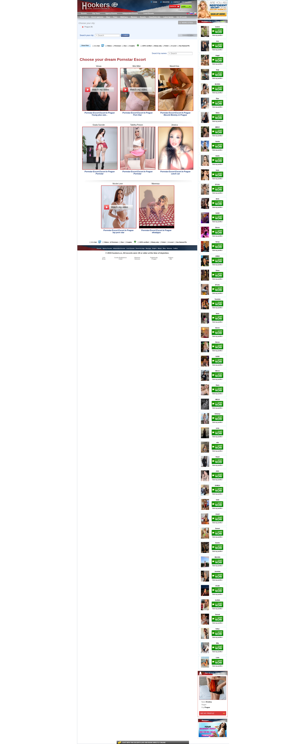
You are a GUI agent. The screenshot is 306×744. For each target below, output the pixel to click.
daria (217, 199)
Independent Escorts (130, 13)
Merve (217, 371)
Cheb (120, 259)
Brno (103, 259)
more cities (187, 23)
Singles (154, 248)
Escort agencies (97, 17)
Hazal (217, 457)
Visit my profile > (217, 35)
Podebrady (154, 257)
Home (155, 2)
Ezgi (217, 70)
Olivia (217, 113)
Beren (217, 227)
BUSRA (217, 84)
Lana (217, 657)
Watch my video (100, 89)
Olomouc (137, 257)
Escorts (143, 17)
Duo (125, 46)
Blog (164, 248)
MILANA (217, 557)
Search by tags (140, 248)
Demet (217, 528)
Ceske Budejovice (120, 257)
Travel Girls (84, 17)
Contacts (173, 6)
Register (166, 2)
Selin (217, 500)
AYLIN (217, 586)
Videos (109, 46)
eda (217, 442)
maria (217, 156)
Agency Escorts (107, 248)
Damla (217, 543)
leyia (217, 170)
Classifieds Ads (154, 17)
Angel (217, 55)
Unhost (170, 257)
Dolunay (217, 414)
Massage (148, 248)
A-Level (173, 46)
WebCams (124, 17)
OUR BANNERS (186, 2)
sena (217, 428)
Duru (217, 385)
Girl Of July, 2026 (212, 673)
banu (217, 313)
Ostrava (137, 259)
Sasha (217, 141)
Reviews (134, 17)
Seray (218, 242)
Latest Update (168, 17)
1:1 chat (97, 46)
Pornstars (117, 46)
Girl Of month (182, 17)
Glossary (169, 248)
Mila (217, 643)
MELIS (217, 399)
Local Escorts (149, 13)
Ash (103, 257)
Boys (108, 17)
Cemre (217, 27)
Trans (115, 17)
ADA (217, 471)
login (183, 6)
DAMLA (217, 485)
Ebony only (158, 46)
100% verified (147, 46)
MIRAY (217, 127)
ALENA (217, 600)
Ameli (217, 514)
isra (217, 41)
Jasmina (217, 571)
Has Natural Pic (184, 46)
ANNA (217, 256)
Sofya (217, 629)
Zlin (170, 259)
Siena (217, 270)
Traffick (175, 248)
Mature (160, 248)
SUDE (218, 213)
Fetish (166, 46)
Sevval (217, 614)
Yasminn (217, 299)
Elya (217, 98)
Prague (89, 27)
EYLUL (217, 184)
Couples (132, 46)
